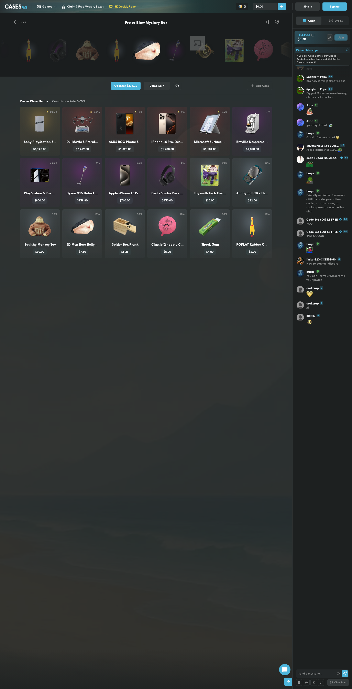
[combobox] (315, 673)
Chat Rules (340, 682)
